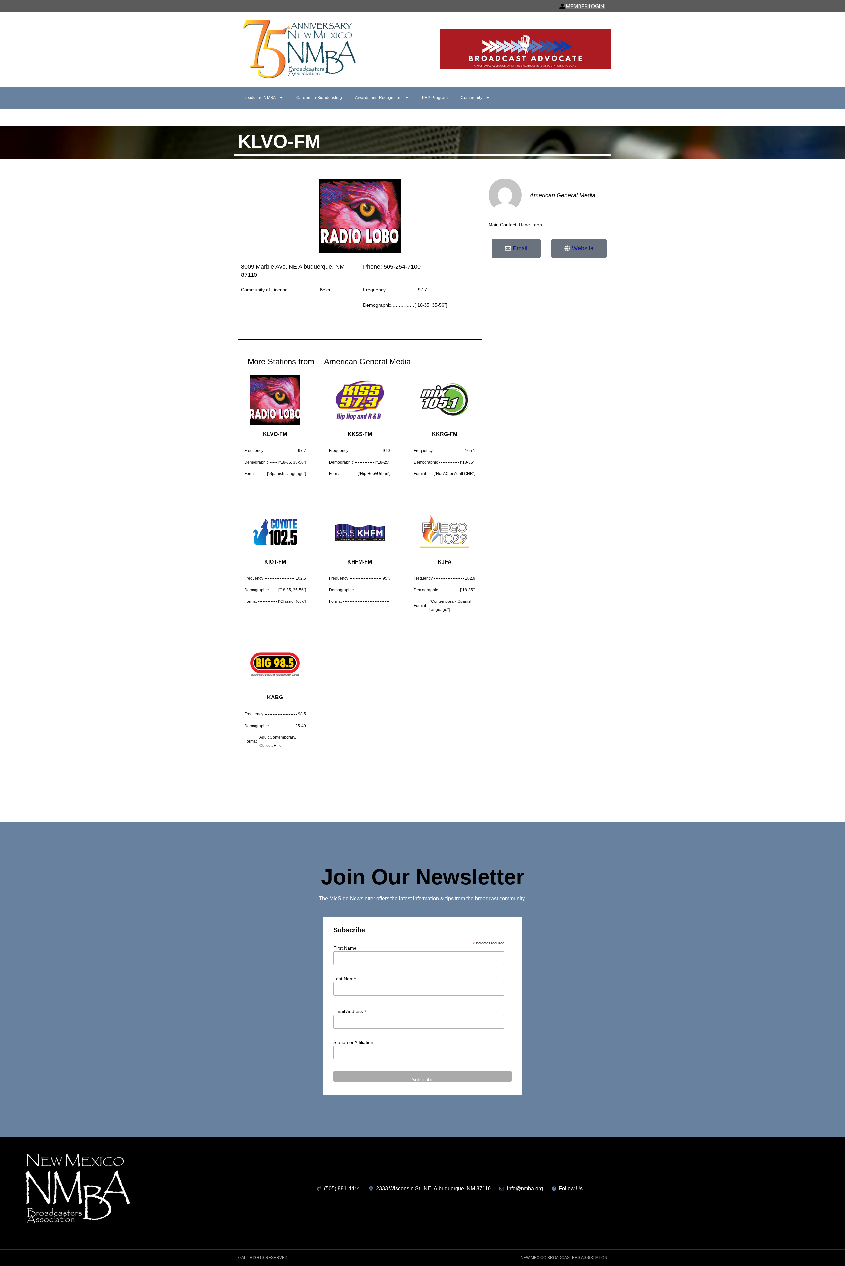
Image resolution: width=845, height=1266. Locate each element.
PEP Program (435, 97)
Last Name (344, 978)
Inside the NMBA (260, 97)
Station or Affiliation (353, 1042)
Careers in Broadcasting (319, 97)
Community (471, 97)
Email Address (350, 1011)
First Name (344, 948)
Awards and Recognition (378, 97)
